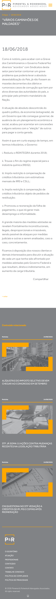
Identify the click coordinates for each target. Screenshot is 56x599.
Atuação (9, 555)
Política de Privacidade (16, 580)
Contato (9, 568)
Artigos (5, 15)
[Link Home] (24, 5)
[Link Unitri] (28, 596)
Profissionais (11, 560)
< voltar (4, 296)
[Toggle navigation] (50, 5)
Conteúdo (10, 564)
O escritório (11, 551)
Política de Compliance (16, 576)
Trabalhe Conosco (14, 572)
